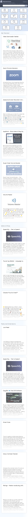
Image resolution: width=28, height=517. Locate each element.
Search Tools (14, 23)
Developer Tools (23, 11)
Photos (23, 17)
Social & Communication (6, 29)
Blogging (14, 11)
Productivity (4, 23)
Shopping (23, 23)
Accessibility (5, 11)
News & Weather (14, 17)
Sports (18, 29)
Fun (4, 17)
